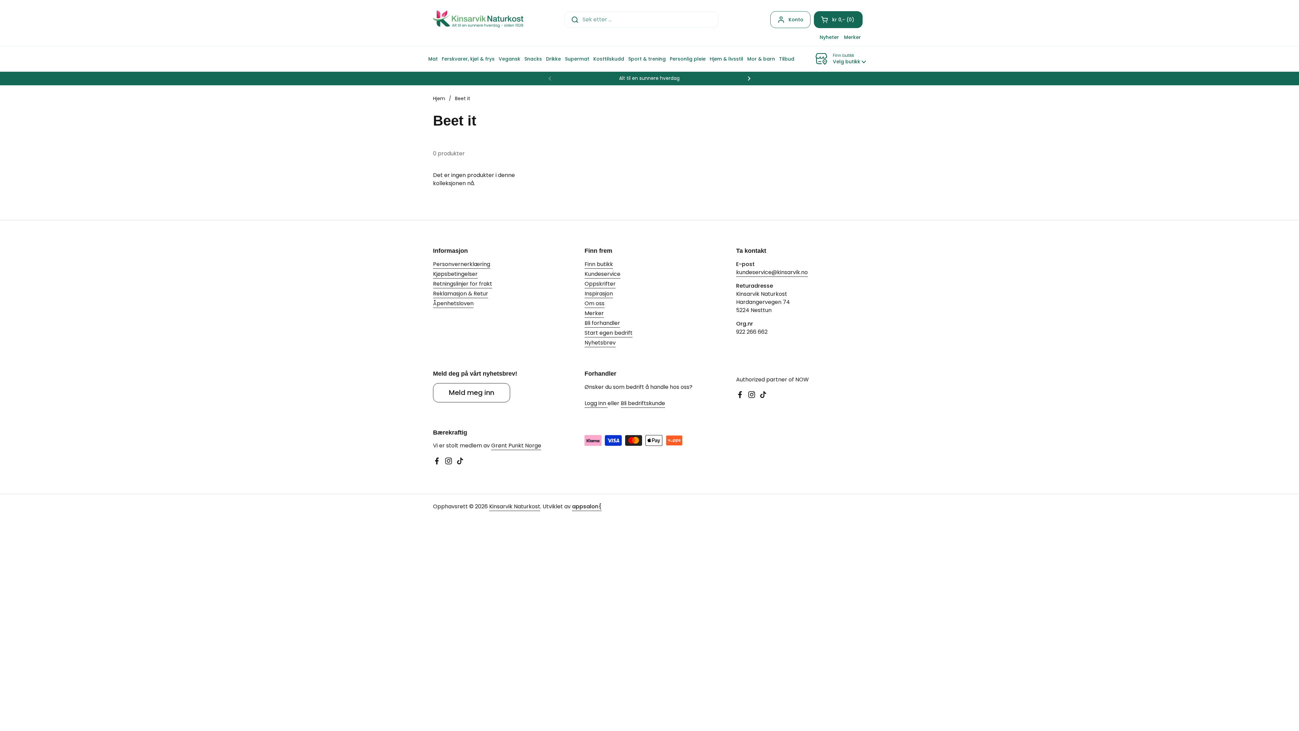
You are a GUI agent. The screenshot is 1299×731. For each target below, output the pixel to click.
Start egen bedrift (609, 333)
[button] (838, 19)
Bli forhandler (602, 323)
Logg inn (596, 403)
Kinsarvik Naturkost (514, 506)
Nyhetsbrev (600, 343)
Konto (796, 19)
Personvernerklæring (461, 264)
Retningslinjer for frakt (462, 284)
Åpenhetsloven (453, 303)
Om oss (595, 303)
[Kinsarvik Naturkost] (478, 19)
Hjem (439, 98)
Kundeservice (602, 274)
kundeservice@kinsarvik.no (772, 272)
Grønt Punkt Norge (516, 445)
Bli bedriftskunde (643, 403)
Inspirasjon (599, 293)
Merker (594, 313)
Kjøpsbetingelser (455, 274)
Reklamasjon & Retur (460, 293)
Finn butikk (599, 264)
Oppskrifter (600, 284)
